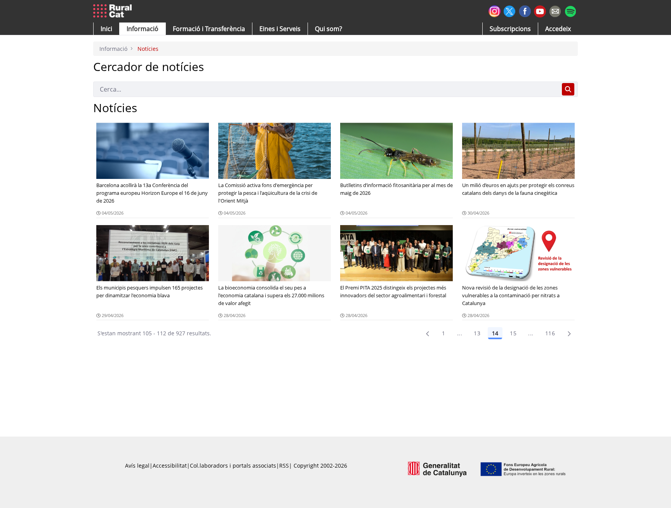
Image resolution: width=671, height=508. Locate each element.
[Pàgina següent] (569, 333)
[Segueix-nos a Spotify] (570, 10)
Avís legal (137, 465)
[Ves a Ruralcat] (114, 11)
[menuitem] (209, 29)
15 (513, 333)
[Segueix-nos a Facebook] (525, 10)
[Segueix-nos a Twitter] (510, 10)
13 (477, 333)
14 (495, 333)
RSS (284, 465)
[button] (106, 29)
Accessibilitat (170, 465)
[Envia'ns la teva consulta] (555, 10)
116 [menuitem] (550, 333)
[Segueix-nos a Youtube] (540, 10)
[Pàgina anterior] (428, 333)
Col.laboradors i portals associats (233, 465)
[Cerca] (568, 89)
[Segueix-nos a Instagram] (494, 10)
